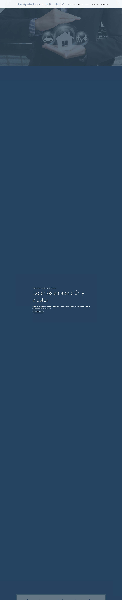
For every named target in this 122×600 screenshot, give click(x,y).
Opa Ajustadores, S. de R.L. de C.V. (40, 4)
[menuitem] (69, 4)
